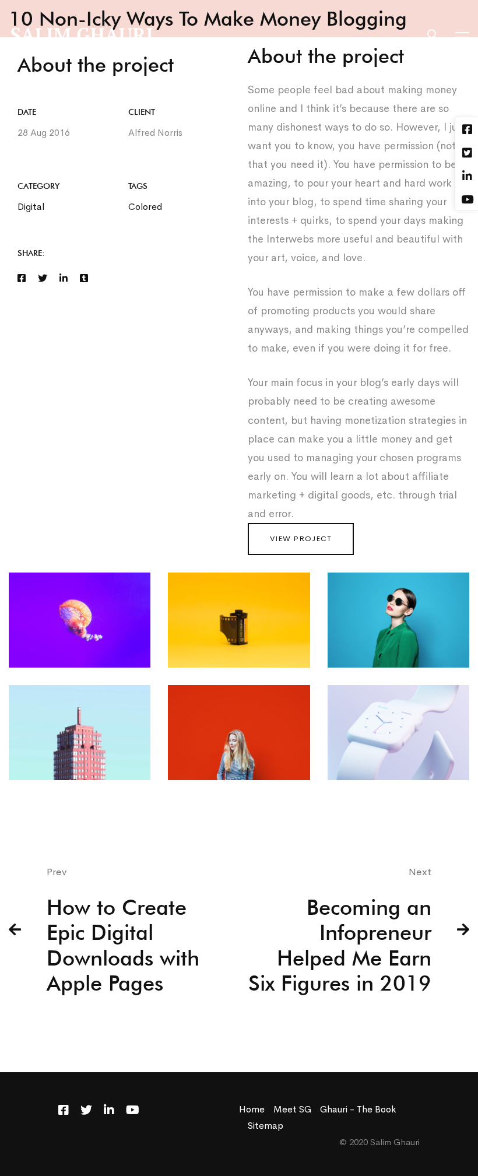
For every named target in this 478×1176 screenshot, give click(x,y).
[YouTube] (132, 1110)
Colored (145, 207)
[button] (301, 539)
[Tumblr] (84, 279)
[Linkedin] (63, 279)
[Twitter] (42, 279)
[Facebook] (21, 279)
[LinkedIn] (109, 1110)
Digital (30, 207)
